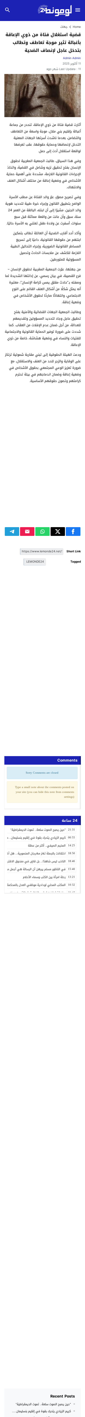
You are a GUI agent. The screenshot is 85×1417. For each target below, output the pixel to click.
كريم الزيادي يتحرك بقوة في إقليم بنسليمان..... (41, 1411)
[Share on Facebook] (73, 531)
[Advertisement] (42, 440)
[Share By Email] (27, 531)
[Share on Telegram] (12, 531)
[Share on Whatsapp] (42, 531)
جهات (64, 27)
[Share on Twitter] (58, 531)
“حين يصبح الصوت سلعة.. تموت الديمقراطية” (43, 1404)
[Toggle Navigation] (79, 11)
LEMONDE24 (35, 561)
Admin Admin (72, 58)
